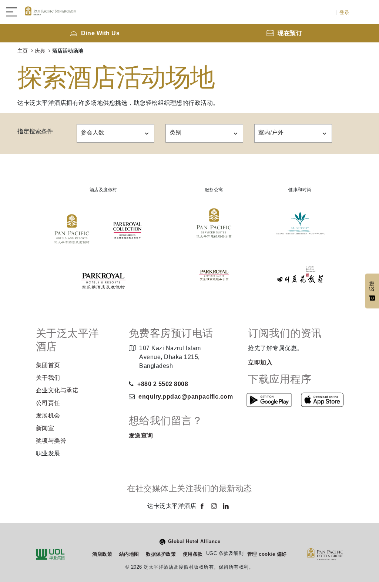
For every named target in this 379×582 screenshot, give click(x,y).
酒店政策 (102, 554)
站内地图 (129, 554)
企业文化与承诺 (57, 390)
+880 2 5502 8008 (162, 384)
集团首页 (48, 365)
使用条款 (193, 554)
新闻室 (45, 428)
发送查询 (141, 435)
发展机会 (48, 415)
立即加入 (260, 362)
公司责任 (48, 403)
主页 (23, 51)
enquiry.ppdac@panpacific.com (185, 396)
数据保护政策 (161, 554)
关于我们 (48, 378)
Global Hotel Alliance (194, 541)
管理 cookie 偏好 (267, 554)
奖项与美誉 (51, 441)
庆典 (41, 51)
